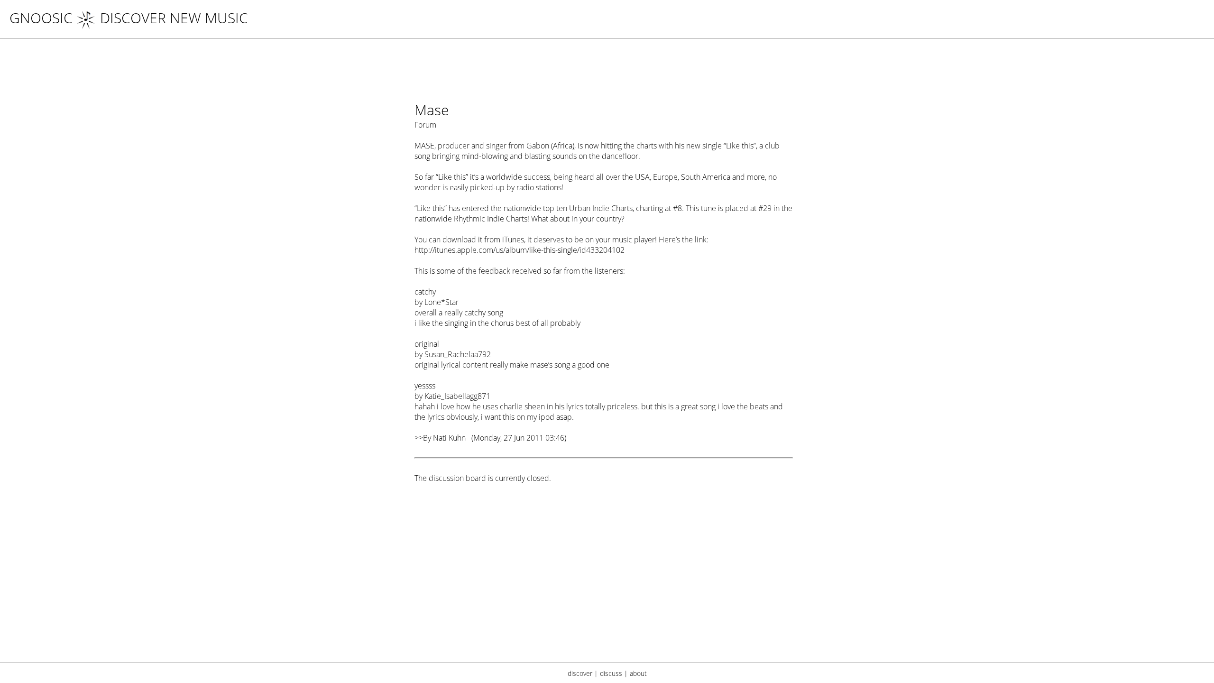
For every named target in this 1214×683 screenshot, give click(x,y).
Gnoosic (41, 18)
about (638, 673)
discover (580, 673)
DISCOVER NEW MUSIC (174, 18)
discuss (611, 673)
